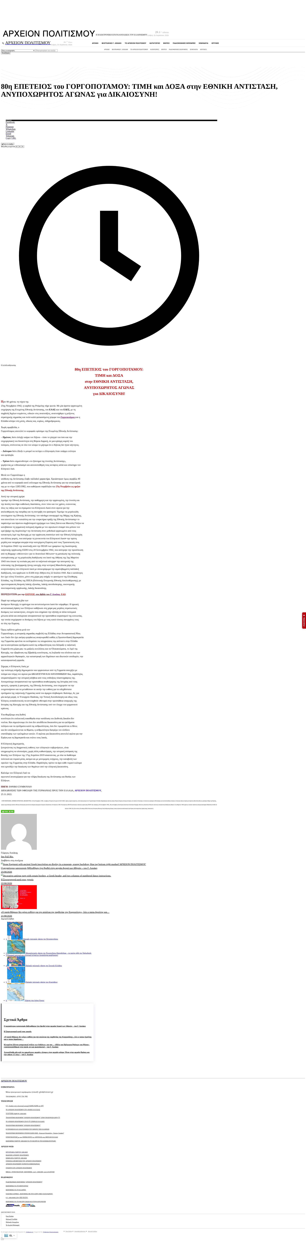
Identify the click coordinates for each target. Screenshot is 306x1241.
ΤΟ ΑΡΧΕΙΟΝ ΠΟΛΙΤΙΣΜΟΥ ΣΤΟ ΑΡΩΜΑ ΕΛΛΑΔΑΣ (23, 1110)
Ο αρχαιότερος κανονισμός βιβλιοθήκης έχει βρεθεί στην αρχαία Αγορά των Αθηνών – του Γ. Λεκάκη (45, 1026)
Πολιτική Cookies (11, 1219)
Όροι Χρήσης (10, 1216)
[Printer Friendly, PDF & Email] (7, 812)
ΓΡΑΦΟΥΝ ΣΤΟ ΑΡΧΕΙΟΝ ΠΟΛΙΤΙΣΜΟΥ (19, 1168)
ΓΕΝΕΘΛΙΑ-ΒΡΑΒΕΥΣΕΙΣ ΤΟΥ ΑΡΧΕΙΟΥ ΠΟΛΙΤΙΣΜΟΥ (23, 1161)
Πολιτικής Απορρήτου (12, 1222)
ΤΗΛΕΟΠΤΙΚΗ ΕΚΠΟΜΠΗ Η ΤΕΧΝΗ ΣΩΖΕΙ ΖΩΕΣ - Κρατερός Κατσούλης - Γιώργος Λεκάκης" (35, 1133)
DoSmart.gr (29, 1232)
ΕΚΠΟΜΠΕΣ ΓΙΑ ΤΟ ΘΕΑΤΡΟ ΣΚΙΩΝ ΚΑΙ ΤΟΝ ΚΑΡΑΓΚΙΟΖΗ (26, 1201)
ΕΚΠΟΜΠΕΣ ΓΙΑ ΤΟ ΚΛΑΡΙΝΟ (16, 1190)
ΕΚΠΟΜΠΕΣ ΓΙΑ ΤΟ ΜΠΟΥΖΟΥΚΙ (17, 1186)
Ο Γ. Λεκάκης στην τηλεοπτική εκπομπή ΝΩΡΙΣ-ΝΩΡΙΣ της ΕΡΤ (25, 1106)
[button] (3, 43)
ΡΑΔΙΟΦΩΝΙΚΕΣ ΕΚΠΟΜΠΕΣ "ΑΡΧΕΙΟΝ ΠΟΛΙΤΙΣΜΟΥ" (24, 1182)
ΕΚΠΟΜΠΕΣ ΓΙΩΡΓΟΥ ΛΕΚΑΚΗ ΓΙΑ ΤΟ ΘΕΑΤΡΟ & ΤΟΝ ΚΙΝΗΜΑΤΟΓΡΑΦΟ (31, 1141)
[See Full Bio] (14, 856)
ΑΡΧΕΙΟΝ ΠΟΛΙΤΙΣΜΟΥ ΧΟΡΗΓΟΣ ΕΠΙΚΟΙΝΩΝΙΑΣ (23, 1164)
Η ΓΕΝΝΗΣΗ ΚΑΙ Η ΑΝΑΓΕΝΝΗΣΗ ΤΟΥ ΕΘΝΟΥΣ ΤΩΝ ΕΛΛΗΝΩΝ (27, 1129)
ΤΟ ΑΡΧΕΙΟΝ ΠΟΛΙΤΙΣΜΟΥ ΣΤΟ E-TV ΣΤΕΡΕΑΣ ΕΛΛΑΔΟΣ (25, 1121)
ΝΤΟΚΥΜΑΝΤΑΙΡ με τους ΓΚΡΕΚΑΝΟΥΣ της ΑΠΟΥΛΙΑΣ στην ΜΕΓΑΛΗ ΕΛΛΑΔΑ (32, 1137)
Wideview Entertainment (50, 1232)
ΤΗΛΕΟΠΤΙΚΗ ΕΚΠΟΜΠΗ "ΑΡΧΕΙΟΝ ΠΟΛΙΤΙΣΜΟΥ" (23, 1125)
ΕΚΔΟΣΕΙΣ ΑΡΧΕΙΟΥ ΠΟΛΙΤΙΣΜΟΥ (17, 1155)
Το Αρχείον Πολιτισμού (12, 1225)
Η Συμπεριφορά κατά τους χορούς (18, 1032)
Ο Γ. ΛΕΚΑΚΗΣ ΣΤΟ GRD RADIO (17, 1197)
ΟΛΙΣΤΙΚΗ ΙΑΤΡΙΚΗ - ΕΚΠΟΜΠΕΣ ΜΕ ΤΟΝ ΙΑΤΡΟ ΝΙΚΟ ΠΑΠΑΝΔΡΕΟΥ (29, 1194)
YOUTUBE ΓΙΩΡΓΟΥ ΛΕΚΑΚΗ (16, 1113)
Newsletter (304, 620)
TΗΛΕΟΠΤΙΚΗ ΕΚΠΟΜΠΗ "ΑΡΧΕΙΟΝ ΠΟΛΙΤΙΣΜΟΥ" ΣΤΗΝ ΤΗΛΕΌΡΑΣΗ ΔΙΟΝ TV (33, 1117)
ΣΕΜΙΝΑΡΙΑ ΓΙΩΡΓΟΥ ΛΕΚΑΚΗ (16, 1158)
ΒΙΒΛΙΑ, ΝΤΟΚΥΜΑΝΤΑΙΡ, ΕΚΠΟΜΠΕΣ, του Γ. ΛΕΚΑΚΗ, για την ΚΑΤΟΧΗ (30, 1172)
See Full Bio (7, 856)
